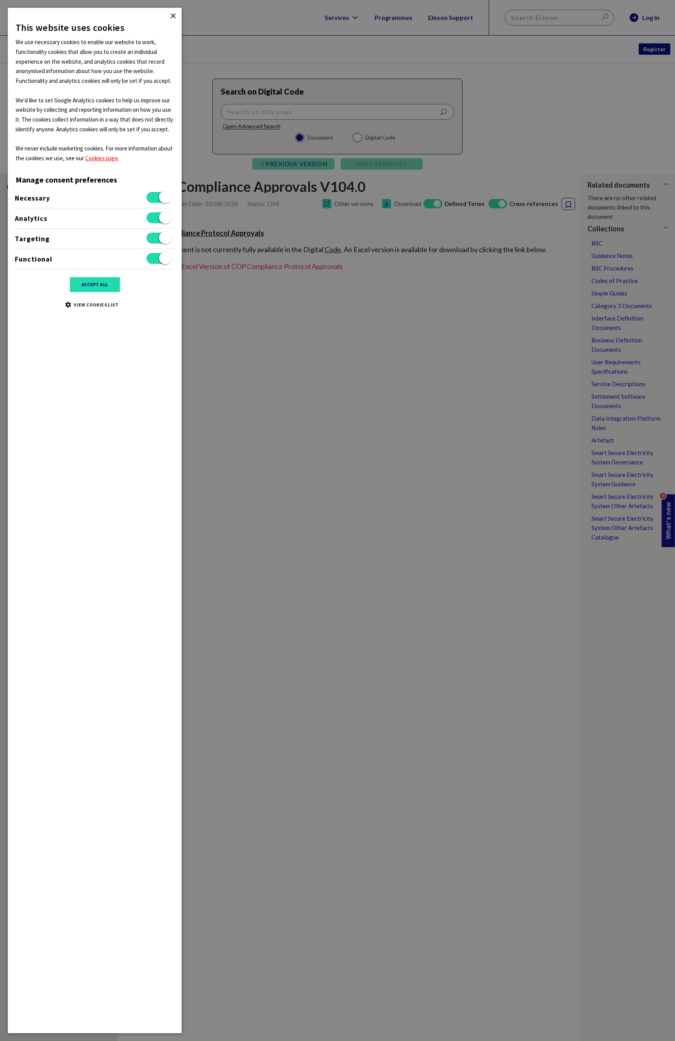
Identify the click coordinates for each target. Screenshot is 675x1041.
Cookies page (101, 158)
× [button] (173, 16)
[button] (94, 304)
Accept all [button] (95, 284)
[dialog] (95, 520)
